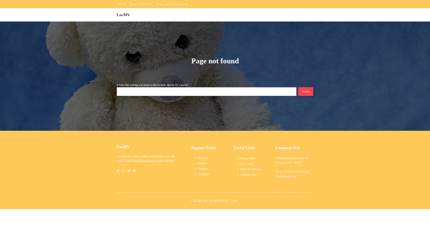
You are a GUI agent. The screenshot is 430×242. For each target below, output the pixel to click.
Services (202, 163)
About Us (203, 157)
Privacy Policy (248, 158)
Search (305, 91)
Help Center (246, 163)
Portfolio (202, 168)
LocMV (123, 15)
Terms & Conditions (251, 169)
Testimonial (204, 174)
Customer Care (248, 174)
